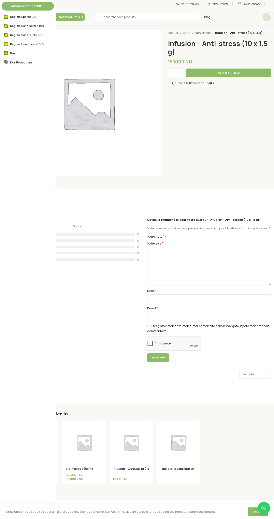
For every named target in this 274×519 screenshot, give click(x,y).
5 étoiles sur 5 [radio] (183, 236)
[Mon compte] (270, 4)
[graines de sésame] (84, 442)
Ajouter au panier (228, 73)
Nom (151, 290)
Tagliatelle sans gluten (177, 468)
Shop (186, 33)
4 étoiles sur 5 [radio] (180, 236)
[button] (264, 508)
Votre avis (155, 243)
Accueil (173, 33)
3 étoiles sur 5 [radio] (177, 236)
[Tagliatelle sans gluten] (178, 442)
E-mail (152, 308)
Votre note (155, 236)
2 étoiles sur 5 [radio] (173, 236)
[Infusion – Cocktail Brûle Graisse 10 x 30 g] (131, 442)
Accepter (258, 511)
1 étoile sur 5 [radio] (170, 236)
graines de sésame (79, 468)
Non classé (203, 33)
